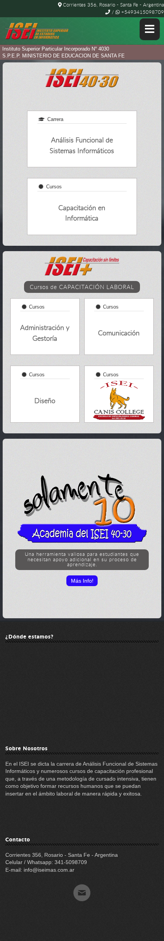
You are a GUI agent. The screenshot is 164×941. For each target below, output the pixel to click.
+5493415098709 (142, 12)
